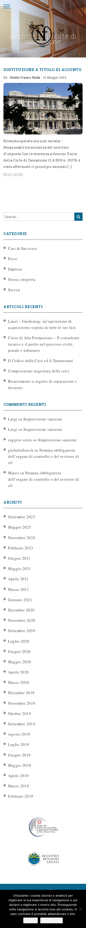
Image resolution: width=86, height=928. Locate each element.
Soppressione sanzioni (42, 419)
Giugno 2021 (19, 558)
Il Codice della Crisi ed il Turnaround (40, 360)
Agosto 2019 (19, 734)
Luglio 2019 (18, 744)
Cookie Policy (51, 920)
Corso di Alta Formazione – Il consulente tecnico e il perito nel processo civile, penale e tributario (43, 344)
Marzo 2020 (18, 682)
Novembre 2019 (21, 703)
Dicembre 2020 (21, 610)
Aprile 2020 (18, 672)
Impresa (15, 269)
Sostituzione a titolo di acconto (42, 69)
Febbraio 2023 (20, 548)
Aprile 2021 (18, 578)
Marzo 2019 (18, 786)
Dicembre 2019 (21, 692)
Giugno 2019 (19, 755)
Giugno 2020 (19, 651)
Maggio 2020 (19, 661)
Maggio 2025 (19, 527)
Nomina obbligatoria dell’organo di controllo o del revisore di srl (43, 456)
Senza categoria (22, 279)
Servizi (14, 289)
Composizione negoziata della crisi (38, 371)
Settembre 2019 (21, 723)
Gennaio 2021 (20, 599)
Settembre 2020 (21, 630)
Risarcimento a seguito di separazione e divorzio (42, 384)
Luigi (12, 429)
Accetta (30, 920)
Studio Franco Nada (25, 77)
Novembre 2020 (21, 620)
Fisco (12, 258)
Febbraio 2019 (20, 796)
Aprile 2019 (18, 775)
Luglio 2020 (18, 641)
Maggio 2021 (19, 568)
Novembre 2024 (21, 537)
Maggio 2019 (19, 765)
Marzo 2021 (18, 589)
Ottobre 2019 (19, 713)
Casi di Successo (22, 248)
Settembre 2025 (21, 516)
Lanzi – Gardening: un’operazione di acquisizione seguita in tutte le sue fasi (42, 324)
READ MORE (13, 174)
